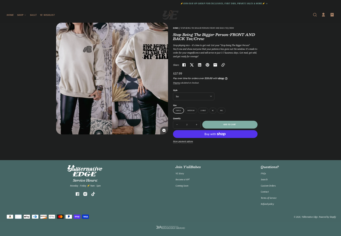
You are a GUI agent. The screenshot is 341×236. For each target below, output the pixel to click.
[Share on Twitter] (192, 65)
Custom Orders (268, 185)
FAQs (263, 173)
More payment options (183, 141)
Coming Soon (181, 185)
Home (175, 28)
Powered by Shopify (327, 216)
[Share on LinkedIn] (200, 65)
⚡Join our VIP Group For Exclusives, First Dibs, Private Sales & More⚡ (169, 3)
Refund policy (267, 204)
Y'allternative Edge (310, 216)
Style (175, 90)
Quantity (177, 118)
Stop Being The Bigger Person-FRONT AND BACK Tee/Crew (207, 28)
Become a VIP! (182, 179)
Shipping (176, 83)
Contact (265, 191)
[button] (315, 15)
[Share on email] (215, 65)
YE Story (179, 173)
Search (264, 179)
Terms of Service (268, 197)
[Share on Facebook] (184, 65)
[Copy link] (223, 65)
